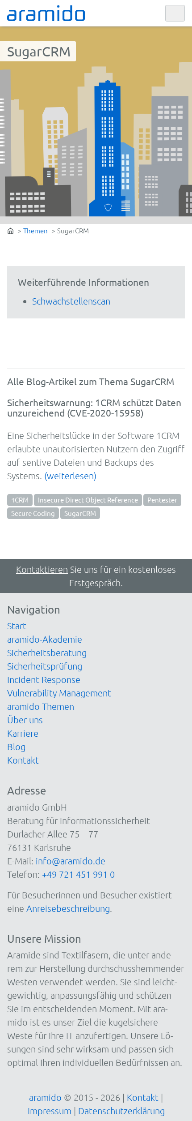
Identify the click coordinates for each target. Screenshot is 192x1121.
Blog (16, 746)
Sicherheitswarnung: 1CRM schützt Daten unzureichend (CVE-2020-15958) (94, 407)
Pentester (162, 499)
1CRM (20, 499)
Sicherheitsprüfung (44, 666)
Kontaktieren (42, 569)
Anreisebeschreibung (68, 908)
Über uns (25, 719)
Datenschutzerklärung (121, 1110)
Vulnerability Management (59, 692)
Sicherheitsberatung (47, 652)
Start (16, 625)
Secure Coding (33, 513)
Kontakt (23, 760)
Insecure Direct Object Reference (88, 499)
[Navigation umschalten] (175, 13)
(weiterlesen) (70, 475)
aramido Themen (40, 706)
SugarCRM (80, 513)
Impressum (49, 1110)
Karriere (22, 733)
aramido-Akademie (44, 639)
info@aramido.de (70, 860)
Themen (35, 230)
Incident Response (43, 679)
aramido (45, 1097)
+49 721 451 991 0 (78, 874)
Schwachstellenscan (71, 301)
